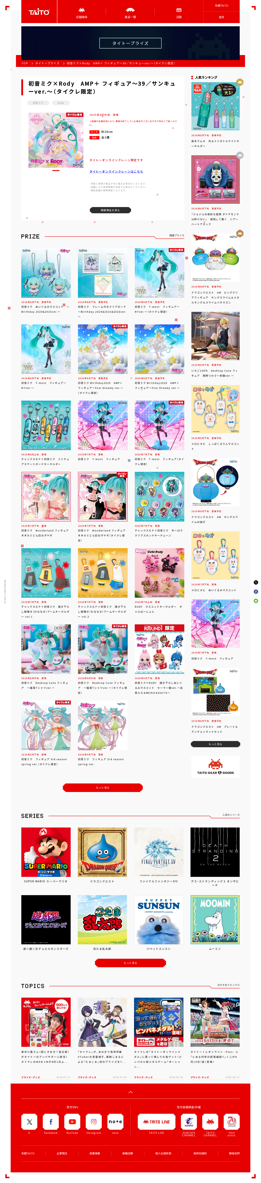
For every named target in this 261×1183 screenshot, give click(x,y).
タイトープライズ (47, 63)
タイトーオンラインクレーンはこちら (116, 171)
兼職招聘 (127, 1153)
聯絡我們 (234, 1153)
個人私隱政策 (163, 1153)
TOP (24, 63)
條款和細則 (200, 1153)
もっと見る (103, 787)
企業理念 (62, 1153)
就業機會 (94, 1153)
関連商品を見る (110, 210)
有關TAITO (221, 5)
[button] (55, 170)
